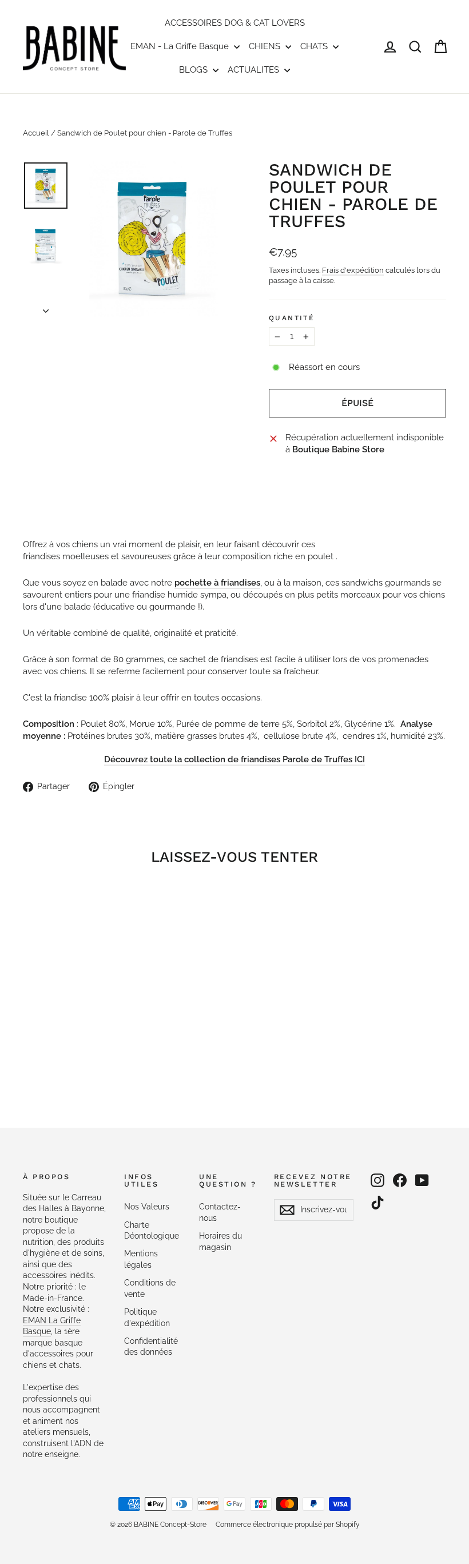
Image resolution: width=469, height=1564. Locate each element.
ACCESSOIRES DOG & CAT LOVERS (235, 23)
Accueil (36, 133)
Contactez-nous (220, 1212)
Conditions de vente (150, 1288)
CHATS (315, 46)
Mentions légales (141, 1259)
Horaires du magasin (220, 1241)
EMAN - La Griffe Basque (180, 46)
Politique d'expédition (147, 1317)
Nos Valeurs (146, 1206)
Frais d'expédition (353, 270)
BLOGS (194, 70)
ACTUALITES (254, 70)
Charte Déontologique (151, 1230)
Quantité (292, 318)
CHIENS (266, 46)
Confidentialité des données (151, 1346)
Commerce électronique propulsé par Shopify (288, 1525)
